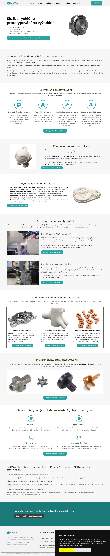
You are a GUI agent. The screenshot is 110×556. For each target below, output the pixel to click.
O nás (40, 3)
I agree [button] (62, 550)
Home (32, 3)
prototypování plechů (54, 268)
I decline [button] (70, 550)
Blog (68, 3)
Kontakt (76, 3)
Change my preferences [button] (83, 550)
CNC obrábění (46, 238)
